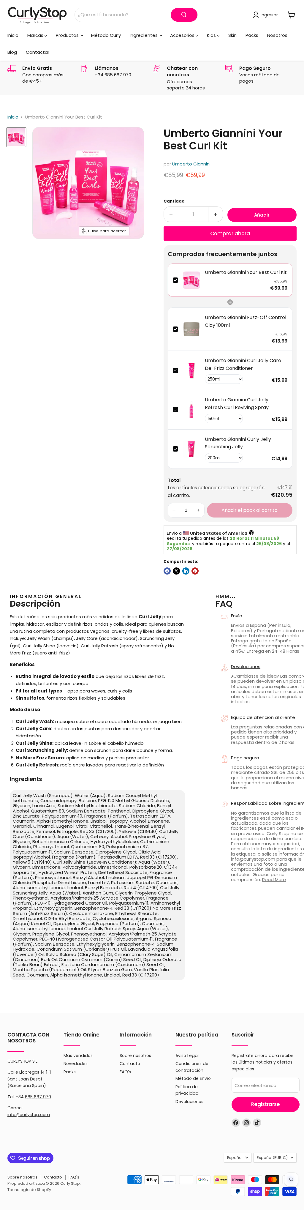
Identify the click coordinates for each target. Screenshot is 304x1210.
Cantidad (174, 201)
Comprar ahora (230, 233)
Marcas (36, 35)
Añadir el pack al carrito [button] (249, 510)
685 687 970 (38, 1097)
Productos (68, 35)
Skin (232, 35)
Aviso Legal (187, 1055)
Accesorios (183, 35)
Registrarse (265, 1104)
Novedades (76, 1064)
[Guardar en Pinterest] (195, 571)
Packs (252, 35)
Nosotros (277, 35)
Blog (12, 52)
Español (235, 1157)
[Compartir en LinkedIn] (185, 571)
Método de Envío (193, 1078)
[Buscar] (184, 15)
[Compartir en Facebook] (167, 571)
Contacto (130, 1064)
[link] (191, 280)
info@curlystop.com (28, 1115)
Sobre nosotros (135, 1055)
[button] (174, 510)
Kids (212, 35)
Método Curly (106, 35)
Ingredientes (144, 35)
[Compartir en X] (176, 571)
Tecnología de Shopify (29, 1189)
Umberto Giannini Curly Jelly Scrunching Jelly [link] (238, 443)
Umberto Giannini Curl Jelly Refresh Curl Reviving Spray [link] (237, 403)
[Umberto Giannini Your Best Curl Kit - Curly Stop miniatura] (16, 137)
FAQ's (125, 1072)
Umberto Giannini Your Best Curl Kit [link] (246, 272)
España (272, 1157)
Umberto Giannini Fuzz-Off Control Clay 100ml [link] (245, 321)
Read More (274, 879)
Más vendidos (78, 1055)
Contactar (37, 52)
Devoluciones (189, 1102)
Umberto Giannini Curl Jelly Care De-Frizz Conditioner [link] (243, 364)
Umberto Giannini (191, 164)
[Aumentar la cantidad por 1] (215, 214)
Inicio (12, 35)
